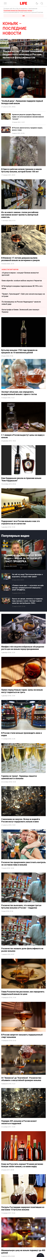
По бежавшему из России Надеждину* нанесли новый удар (21, 303)
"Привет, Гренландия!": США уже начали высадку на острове (23, 295)
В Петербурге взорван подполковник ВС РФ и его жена (22, 287)
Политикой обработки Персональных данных (17, 10)
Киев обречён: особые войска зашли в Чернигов (22, 280)
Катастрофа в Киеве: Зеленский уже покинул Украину (20, 310)
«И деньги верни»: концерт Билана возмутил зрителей (20, 273)
